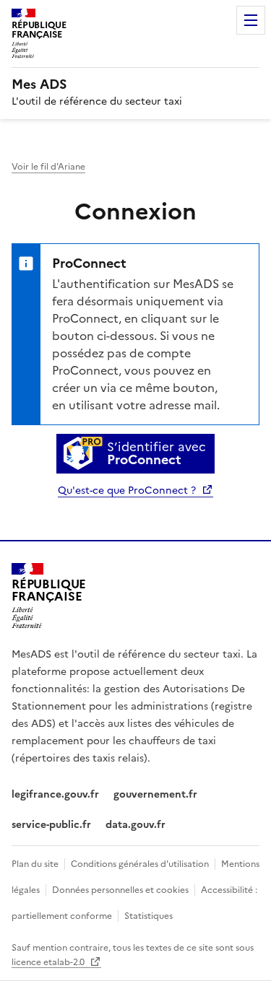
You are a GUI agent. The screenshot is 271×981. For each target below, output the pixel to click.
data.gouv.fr (135, 824)
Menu (250, 20)
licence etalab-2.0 (49, 962)
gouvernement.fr (155, 794)
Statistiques (148, 916)
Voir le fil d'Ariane (48, 166)
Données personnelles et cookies (120, 890)
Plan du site (35, 864)
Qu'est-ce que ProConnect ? (128, 490)
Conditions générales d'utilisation (140, 864)
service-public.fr (51, 824)
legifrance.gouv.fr (55, 794)
